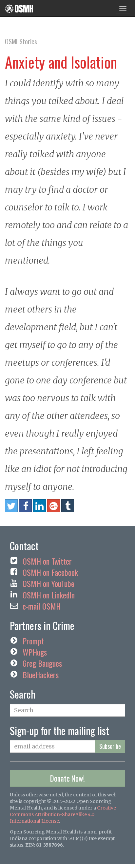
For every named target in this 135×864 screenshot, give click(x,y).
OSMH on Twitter (47, 561)
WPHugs (35, 652)
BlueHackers (41, 674)
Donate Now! (67, 778)
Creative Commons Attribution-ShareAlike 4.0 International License (63, 814)
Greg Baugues (42, 663)
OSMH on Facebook (50, 572)
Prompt (33, 641)
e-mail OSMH (42, 606)
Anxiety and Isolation (61, 62)
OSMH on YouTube (48, 583)
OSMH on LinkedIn (49, 595)
